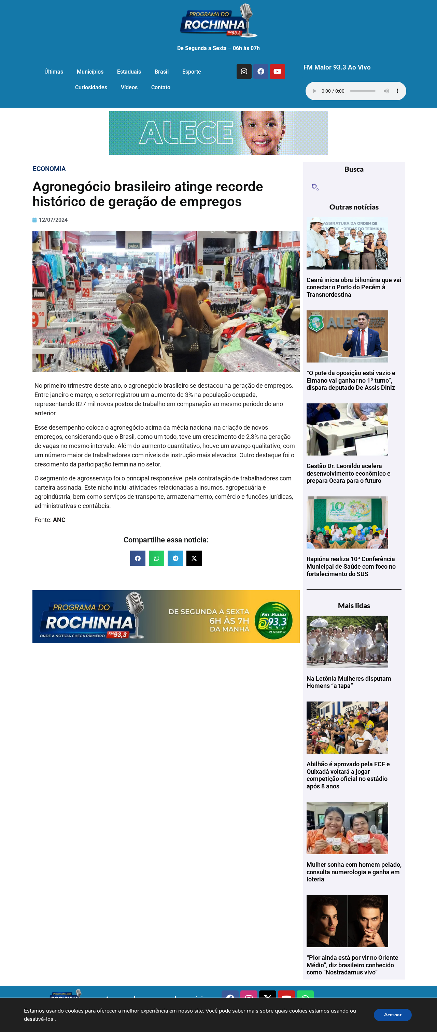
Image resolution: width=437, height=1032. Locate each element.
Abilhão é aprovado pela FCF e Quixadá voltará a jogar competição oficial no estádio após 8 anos (348, 775)
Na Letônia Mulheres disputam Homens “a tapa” (349, 682)
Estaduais (129, 71)
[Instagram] (244, 71)
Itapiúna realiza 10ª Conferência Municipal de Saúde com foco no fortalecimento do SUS (351, 566)
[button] (137, 558)
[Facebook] (260, 71)
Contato (160, 87)
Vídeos (129, 87)
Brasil (162, 71)
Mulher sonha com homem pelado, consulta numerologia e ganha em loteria (354, 872)
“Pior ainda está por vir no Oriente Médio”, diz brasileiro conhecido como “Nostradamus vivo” (352, 965)
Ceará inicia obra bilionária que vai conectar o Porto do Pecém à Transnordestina (354, 287)
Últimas (53, 71)
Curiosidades (91, 87)
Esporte (191, 71)
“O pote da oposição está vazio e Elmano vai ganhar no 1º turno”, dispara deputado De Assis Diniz (351, 380)
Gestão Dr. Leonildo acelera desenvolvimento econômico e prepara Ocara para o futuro (349, 473)
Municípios (90, 71)
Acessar (392, 1015)
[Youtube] (277, 71)
